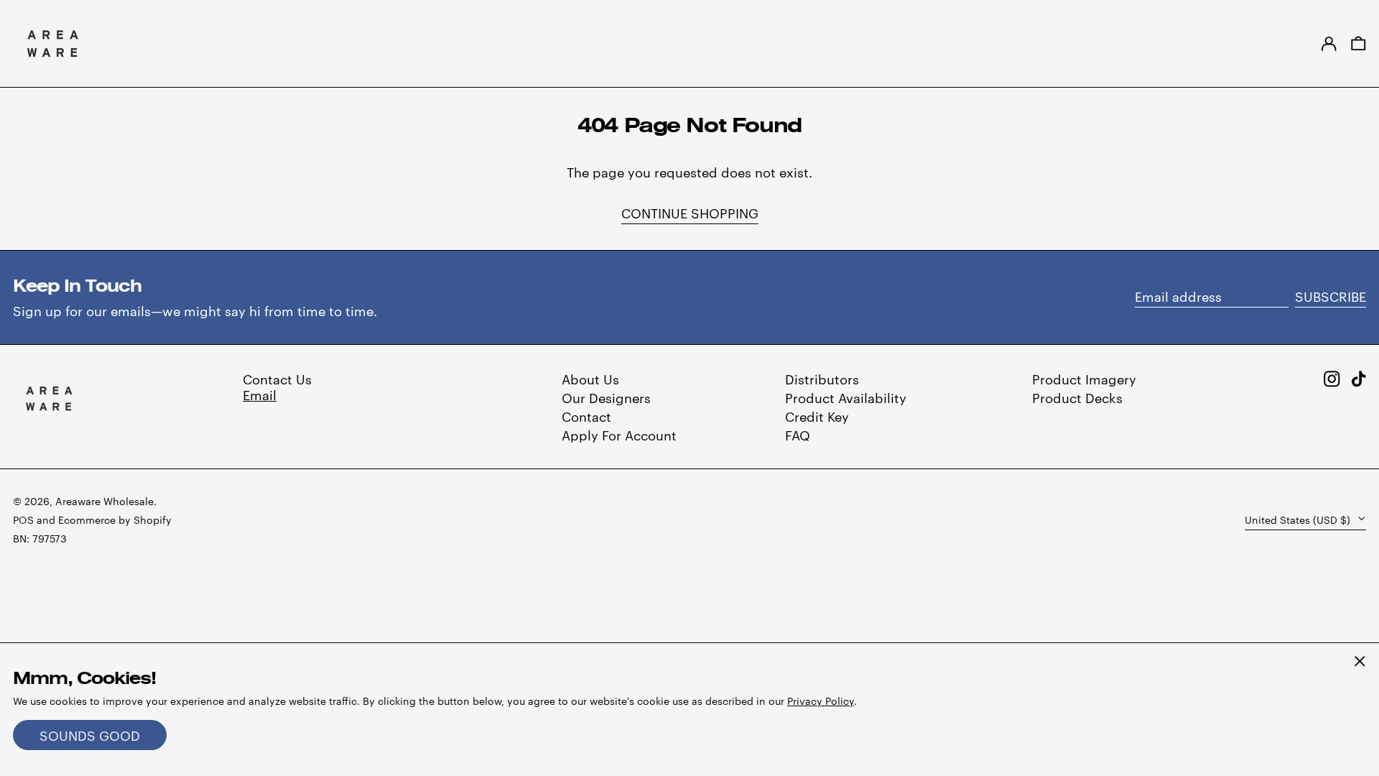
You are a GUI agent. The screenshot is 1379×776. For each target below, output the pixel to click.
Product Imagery (1084, 378)
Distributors (822, 378)
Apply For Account (619, 434)
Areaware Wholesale (104, 501)
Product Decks (1077, 397)
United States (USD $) (1299, 519)
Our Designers (606, 397)
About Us (590, 378)
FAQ (797, 434)
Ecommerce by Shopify (115, 519)
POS (23, 519)
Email (260, 394)
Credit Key (817, 416)
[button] (1358, 43)
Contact (586, 416)
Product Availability (845, 397)
